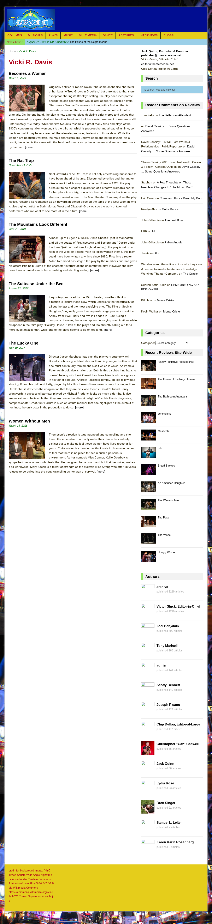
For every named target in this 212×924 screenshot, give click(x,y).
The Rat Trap (21, 160)
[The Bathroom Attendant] (148, 403)
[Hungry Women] (148, 559)
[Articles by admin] (147, 673)
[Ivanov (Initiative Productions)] (148, 368)
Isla (160, 448)
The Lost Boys (174, 220)
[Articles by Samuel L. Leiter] (147, 831)
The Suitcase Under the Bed (36, 283)
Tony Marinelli (167, 646)
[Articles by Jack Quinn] (147, 772)
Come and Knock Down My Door (181, 198)
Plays (53, 35)
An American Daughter (171, 483)
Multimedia (88, 35)
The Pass (163, 517)
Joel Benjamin (168, 626)
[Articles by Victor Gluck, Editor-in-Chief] (147, 614)
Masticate (164, 431)
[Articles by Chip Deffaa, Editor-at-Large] (147, 732)
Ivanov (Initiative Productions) (176, 361)
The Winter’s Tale (168, 500)
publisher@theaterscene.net (161, 55)
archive (162, 587)
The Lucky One (23, 343)
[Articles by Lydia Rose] (147, 791)
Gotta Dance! (170, 209)
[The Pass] (148, 524)
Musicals (35, 35)
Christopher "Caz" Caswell (178, 744)
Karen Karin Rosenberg (175, 842)
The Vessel (164, 534)
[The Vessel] (148, 541)
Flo (154, 231)
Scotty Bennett (168, 685)
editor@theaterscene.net (157, 64)
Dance (108, 35)
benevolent (164, 413)
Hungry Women (167, 552)
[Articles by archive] (147, 595)
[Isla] (148, 455)
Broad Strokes (166, 465)
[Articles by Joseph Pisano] (147, 713)
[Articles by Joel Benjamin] (147, 634)
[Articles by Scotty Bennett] (147, 693)
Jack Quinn (165, 763)
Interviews (149, 35)
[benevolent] (148, 420)
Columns (14, 35)
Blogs (168, 35)
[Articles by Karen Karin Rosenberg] (147, 850)
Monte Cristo (165, 300)
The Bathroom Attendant (63, 41)
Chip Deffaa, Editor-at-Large (178, 724)
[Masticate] (148, 438)
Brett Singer (166, 803)
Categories (148, 343)
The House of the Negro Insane (176, 379)
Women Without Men (29, 421)
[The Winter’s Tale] (148, 507)
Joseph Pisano (168, 704)
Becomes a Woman (28, 73)
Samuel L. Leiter (169, 822)
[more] (29, 147)
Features (126, 35)
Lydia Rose (165, 783)
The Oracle (190, 273)
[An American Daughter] (148, 490)
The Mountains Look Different (38, 224)
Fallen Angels (173, 242)
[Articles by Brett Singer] (147, 811)
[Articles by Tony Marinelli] (147, 654)
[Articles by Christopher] (147, 752)
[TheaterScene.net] (106, 19)
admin (161, 665)
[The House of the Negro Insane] (148, 386)
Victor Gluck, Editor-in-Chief (178, 606)
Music (68, 35)
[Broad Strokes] (148, 472)
